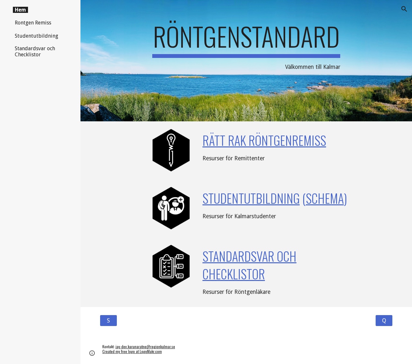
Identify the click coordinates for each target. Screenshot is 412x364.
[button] (404, 9)
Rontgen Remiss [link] (33, 23)
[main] (246, 60)
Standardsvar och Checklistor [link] (35, 51)
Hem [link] (20, 10)
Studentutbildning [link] (36, 36)
